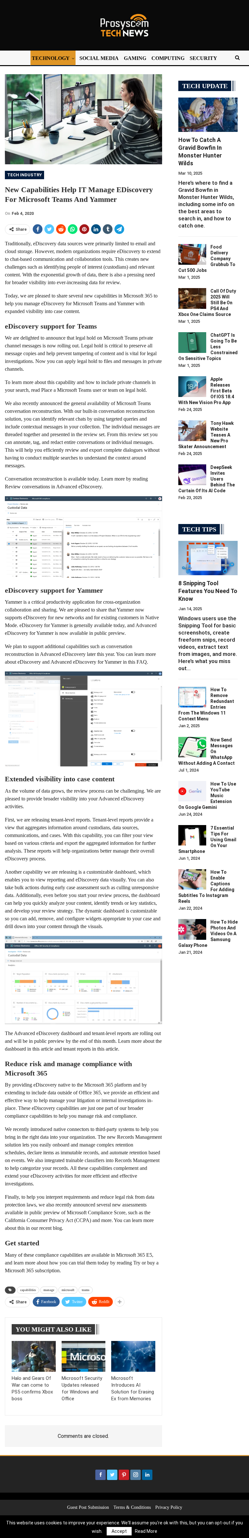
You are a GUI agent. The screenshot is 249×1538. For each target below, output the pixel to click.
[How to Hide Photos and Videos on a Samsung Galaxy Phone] (192, 929)
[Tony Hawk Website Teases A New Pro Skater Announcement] (192, 430)
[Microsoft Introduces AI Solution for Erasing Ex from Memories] (133, 1356)
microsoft (68, 1290)
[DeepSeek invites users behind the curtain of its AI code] (192, 474)
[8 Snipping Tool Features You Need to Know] (208, 558)
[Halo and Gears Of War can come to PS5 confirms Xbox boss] (34, 1356)
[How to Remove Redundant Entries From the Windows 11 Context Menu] (192, 697)
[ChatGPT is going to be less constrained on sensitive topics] (192, 342)
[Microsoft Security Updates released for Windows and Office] (84, 1356)
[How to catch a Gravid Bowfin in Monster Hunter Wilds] (208, 115)
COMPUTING (167, 58)
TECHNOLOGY (51, 58)
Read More (146, 1531)
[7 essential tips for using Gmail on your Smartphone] (192, 835)
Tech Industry (24, 174)
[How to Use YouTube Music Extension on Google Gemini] (192, 791)
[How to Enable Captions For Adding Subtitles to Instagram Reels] (192, 879)
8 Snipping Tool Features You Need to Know (207, 591)
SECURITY (203, 58)
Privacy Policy (168, 1507)
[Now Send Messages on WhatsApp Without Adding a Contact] (192, 747)
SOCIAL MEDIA (99, 58)
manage (48, 1290)
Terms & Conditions (132, 1507)
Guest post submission (88, 1507)
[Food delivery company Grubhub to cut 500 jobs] (192, 254)
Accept (119, 1531)
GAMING (135, 58)
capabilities (28, 1290)
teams (85, 1290)
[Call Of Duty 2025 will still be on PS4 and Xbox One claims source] (192, 298)
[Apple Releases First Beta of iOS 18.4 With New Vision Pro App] (192, 386)
